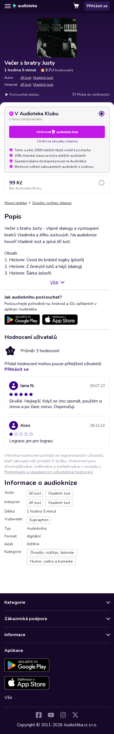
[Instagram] (63, 715)
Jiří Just (25, 77)
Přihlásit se (97, 6)
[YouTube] (51, 715)
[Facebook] (38, 715)
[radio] (57, 115)
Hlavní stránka (15, 203)
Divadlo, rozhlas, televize (51, 203)
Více (54, 282)
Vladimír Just (43, 77)
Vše (8, 697)
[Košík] (76, 6)
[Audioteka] (25, 6)
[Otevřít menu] (7, 6)
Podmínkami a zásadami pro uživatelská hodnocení (48, 472)
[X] (75, 715)
